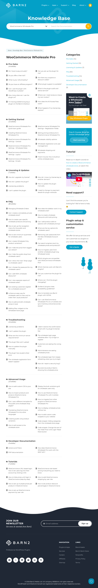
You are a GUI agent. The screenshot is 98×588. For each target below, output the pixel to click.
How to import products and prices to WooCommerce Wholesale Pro (18, 395)
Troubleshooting (16, 320)
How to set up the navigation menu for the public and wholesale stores (18, 228)
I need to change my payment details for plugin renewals (48, 191)
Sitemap (62, 562)
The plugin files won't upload (18, 342)
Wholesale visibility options (47, 139)
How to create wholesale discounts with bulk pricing (47, 216)
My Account (90, 5)
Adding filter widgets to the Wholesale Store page (18, 309)
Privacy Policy (80, 559)
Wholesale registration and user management (49, 145)
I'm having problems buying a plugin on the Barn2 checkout (19, 103)
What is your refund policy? (18, 80)
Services (62, 551)
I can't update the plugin (17, 190)
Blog (74, 5)
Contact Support (76, 212)
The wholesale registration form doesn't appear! (19, 361)
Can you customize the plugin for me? (49, 275)
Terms (78, 562)
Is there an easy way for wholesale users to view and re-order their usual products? (19, 295)
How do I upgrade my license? (19, 177)
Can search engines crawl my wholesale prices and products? (49, 244)
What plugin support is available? (50, 84)
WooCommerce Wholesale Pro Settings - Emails (19, 160)
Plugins (44, 5)
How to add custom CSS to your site (19, 387)
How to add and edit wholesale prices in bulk (19, 303)
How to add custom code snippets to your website (47, 416)
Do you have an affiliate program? (20, 84)
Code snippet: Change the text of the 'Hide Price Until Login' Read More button (49, 430)
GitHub (40, 560)
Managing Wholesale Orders (18, 208)
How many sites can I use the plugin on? (18, 96)
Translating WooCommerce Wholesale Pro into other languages (18, 412)
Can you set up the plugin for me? (48, 72)
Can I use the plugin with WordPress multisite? (17, 90)
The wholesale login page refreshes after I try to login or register (48, 337)
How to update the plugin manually (47, 185)
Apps (54, 5)
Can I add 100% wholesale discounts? (17, 275)
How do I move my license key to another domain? (49, 178)
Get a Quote (74, 247)
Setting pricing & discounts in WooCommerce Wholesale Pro (49, 134)
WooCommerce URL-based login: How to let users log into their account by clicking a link (20, 471)
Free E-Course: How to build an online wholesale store (49, 158)
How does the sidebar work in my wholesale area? (50, 210)
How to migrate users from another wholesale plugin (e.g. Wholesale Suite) (48, 252)
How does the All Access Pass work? (48, 103)
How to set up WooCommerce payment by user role (19, 491)
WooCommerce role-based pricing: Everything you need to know (49, 471)
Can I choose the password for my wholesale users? (20, 268)
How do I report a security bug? (49, 363)
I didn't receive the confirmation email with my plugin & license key (49, 329)
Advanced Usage (16, 379)
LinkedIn (22, 560)
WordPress (34, 560)
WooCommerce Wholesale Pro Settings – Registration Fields (49, 127)
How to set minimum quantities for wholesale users (19, 236)
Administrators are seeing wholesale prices (47, 352)
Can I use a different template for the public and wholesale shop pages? (20, 404)
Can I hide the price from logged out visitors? (20, 249)
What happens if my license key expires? (49, 109)
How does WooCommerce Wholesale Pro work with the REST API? (48, 450)
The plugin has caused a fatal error (18, 354)
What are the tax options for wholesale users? (48, 229)
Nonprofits (79, 555)
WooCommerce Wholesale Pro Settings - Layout (19, 153)
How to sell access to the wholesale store (17, 426)
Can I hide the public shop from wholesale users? (19, 255)
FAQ (10, 202)
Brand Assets (80, 547)
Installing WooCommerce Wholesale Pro (17, 134)
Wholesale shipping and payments (46, 151)
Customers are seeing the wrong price (49, 345)
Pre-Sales (13, 64)
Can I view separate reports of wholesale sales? (18, 281)
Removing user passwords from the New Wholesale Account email (49, 237)
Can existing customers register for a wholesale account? (19, 288)
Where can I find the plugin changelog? (47, 281)
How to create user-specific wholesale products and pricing (19, 221)
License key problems (16, 186)
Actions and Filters (15, 448)
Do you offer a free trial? (16, 75)
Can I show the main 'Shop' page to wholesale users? (20, 262)
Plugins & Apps (64, 547)
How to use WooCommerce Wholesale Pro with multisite (48, 394)
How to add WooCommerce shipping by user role (48, 478)
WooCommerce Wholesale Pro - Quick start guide (19, 127)
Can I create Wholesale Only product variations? (18, 242)
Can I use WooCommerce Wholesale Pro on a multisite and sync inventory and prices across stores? (49, 303)
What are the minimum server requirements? (19, 337)
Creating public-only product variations (18, 420)
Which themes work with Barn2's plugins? (49, 268)
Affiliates (62, 559)
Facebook (9, 560)
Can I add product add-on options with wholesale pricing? (49, 223)
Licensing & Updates (18, 170)
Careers (62, 555)
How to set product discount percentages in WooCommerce (49, 485)
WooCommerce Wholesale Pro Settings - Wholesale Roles (19, 147)
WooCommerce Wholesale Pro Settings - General (19, 140)
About (82, 5)
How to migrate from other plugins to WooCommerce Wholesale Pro (47, 401)
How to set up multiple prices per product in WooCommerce (20, 485)
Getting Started (16, 119)
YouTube (28, 560)
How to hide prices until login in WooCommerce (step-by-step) (19, 478)
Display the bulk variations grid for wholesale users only (49, 387)
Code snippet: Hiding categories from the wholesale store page (49, 422)
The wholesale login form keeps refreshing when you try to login (49, 358)
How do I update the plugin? (18, 182)
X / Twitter (15, 560)
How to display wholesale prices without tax (49, 409)
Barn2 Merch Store (82, 551)
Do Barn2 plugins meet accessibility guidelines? (46, 288)
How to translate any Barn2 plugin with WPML (47, 294)
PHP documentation (15, 452)
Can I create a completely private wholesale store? (20, 214)
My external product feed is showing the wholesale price (48, 369)
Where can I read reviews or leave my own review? (50, 96)
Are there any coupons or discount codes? (47, 79)
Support (64, 5)
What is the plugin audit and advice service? (48, 90)
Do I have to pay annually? (17, 71)
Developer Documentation (22, 441)
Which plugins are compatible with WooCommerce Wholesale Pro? (49, 260)
